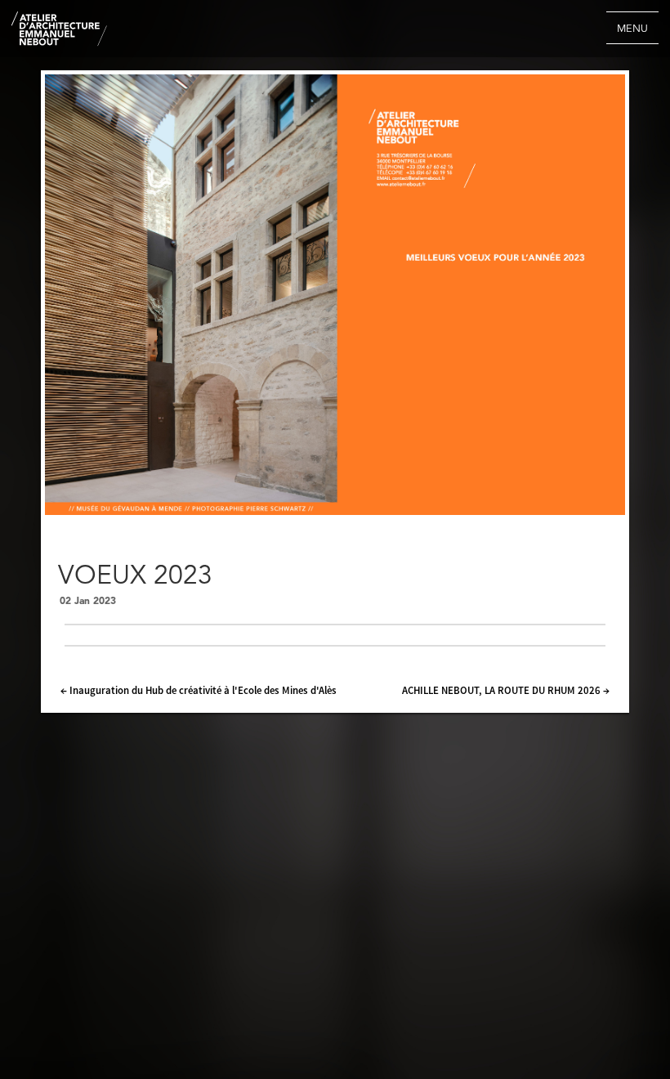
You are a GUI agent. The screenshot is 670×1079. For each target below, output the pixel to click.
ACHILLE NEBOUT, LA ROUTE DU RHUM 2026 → (506, 689)
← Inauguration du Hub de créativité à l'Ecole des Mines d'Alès (198, 689)
